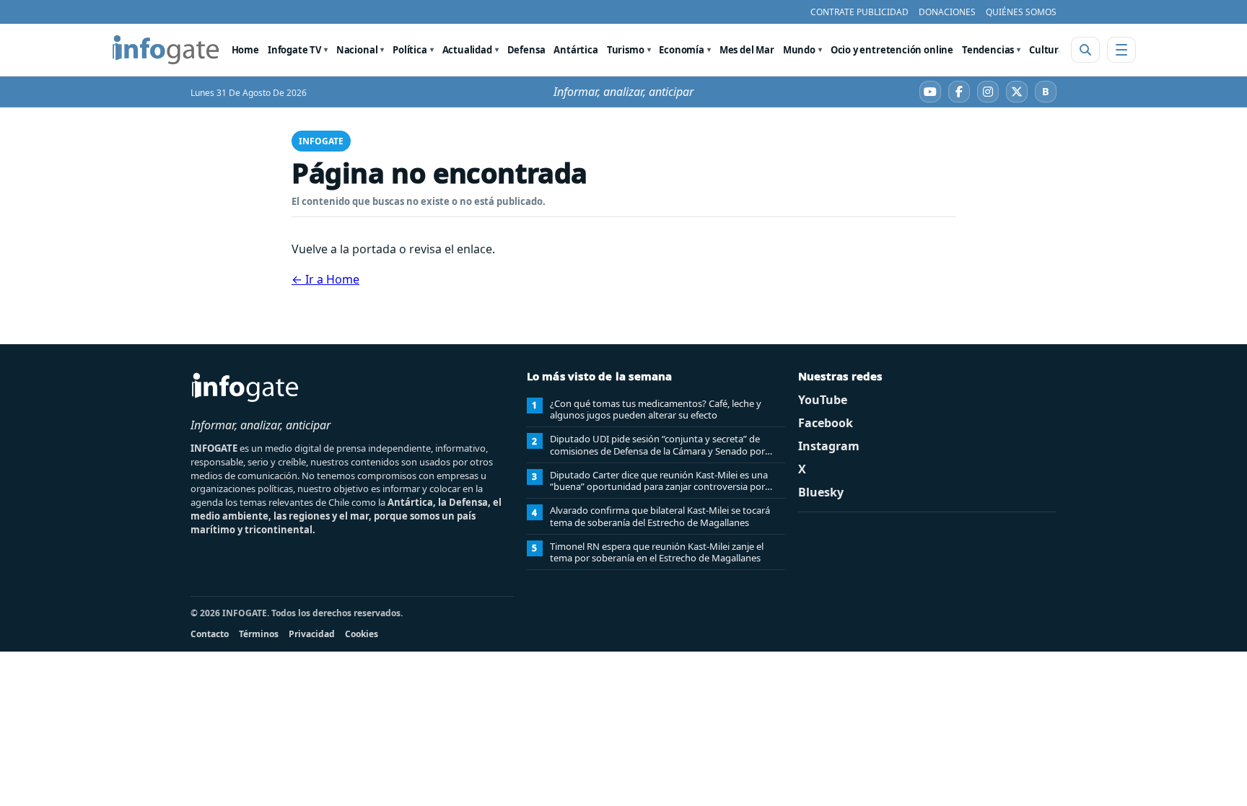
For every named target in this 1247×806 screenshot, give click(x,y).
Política (410, 49)
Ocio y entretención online (892, 49)
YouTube (822, 400)
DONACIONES (947, 12)
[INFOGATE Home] (166, 50)
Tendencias (988, 49)
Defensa (526, 49)
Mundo (799, 49)
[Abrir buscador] (1085, 50)
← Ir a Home (325, 279)
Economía (681, 49)
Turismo (625, 49)
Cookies (361, 634)
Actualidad (467, 49)
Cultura (1046, 49)
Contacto (210, 634)
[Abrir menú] (1121, 50)
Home (245, 49)
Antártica (576, 49)
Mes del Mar (746, 49)
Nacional (357, 49)
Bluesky (821, 492)
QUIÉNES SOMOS (1021, 12)
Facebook (825, 423)
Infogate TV (294, 49)
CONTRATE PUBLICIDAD (859, 12)
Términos (259, 634)
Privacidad (312, 634)
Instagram (828, 446)
